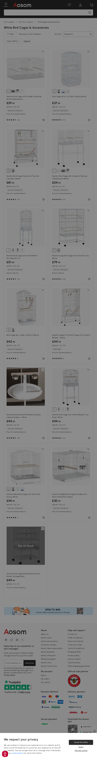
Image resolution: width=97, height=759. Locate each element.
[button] (5, 754)
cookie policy (17, 753)
